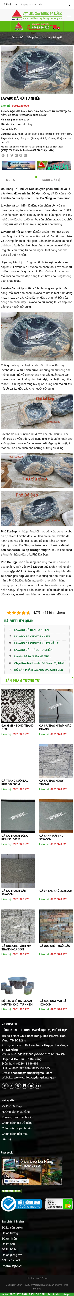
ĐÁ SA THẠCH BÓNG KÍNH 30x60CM (14, 837)
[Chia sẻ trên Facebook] (7, 155)
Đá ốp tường (10, 1233)
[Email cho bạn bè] (16, 155)
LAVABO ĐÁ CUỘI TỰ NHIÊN (32, 636)
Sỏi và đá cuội (11, 1260)
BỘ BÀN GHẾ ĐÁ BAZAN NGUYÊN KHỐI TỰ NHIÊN (17, 1002)
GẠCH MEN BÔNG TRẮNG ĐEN (17, 727)
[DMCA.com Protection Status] (11, 1190)
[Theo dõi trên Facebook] (5, 1086)
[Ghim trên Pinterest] (20, 155)
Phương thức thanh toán (17, 1117)
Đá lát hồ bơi (10, 1249)
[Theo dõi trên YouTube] (31, 1086)
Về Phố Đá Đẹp (12, 1106)
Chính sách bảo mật (15, 1133)
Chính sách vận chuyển (17, 1128)
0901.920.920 (20, 105)
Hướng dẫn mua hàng (16, 1111)
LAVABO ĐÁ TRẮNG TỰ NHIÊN (33, 649)
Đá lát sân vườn (12, 1227)
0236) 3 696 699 (27, 1063)
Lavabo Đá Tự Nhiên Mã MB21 (32, 656)
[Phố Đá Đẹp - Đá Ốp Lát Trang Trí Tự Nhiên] (37, 15)
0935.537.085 (41, 1068)
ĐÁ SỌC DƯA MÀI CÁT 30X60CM (53, 1002)
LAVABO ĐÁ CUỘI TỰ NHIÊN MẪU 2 (36, 643)
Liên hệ (6, 1139)
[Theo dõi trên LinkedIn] (25, 1086)
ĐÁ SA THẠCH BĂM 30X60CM (14, 892)
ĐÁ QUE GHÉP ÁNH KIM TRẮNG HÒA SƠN (16, 947)
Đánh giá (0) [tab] (51, 180)
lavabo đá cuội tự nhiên (16, 370)
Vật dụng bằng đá (52, 37)
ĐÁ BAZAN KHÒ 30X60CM (55, 890)
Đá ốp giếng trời (12, 1255)
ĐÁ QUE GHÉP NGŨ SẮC (54, 946)
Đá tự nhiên (9, 1238)
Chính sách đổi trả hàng (17, 1122)
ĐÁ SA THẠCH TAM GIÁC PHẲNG (55, 727)
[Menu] (69, 15)
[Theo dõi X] (11, 1086)
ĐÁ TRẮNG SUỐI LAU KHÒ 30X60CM (15, 782)
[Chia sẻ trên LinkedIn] (25, 155)
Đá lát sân (8, 1244)
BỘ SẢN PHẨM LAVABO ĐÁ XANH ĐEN (38, 669)
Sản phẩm (33, 37)
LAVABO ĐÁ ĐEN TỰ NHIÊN (31, 629)
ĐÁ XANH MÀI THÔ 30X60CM (51, 837)
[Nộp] (68, 4)
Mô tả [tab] (10, 180)
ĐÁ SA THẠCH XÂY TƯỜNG (51, 782)
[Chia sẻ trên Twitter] (11, 155)
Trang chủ (17, 37)
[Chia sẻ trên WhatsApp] (3, 155)
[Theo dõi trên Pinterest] (18, 1086)
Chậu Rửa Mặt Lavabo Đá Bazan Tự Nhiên (39, 663)
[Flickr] (38, 1086)
